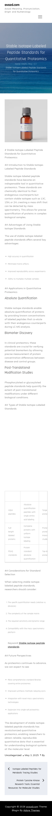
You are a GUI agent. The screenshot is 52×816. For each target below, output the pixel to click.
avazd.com (12, 5)
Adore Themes (31, 810)
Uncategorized (13, 755)
